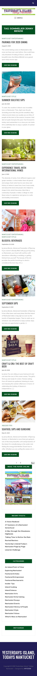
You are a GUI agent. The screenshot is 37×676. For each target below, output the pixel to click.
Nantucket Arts (11, 594)
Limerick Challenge (12, 550)
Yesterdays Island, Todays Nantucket (18, 654)
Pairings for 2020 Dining (14, 42)
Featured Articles (12, 574)
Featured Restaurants (14, 580)
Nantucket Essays (12, 600)
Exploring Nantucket (13, 570)
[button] (18, 18)
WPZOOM (27, 669)
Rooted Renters (11, 540)
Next (33, 462)
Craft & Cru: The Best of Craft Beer (18, 365)
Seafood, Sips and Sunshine (16, 429)
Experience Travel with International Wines (14, 169)
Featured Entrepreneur (14, 577)
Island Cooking (11, 587)
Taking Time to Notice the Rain (17, 537)
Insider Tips (7, 426)
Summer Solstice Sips (13, 100)
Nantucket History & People (16, 607)
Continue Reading (10, 65)
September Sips (10, 303)
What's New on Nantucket (16, 617)
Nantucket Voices (12, 613)
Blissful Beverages (12, 240)
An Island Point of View (14, 567)
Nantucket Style (9, 96)
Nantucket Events (12, 603)
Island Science (11, 590)
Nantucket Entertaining (12, 38)
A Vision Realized (12, 522)
